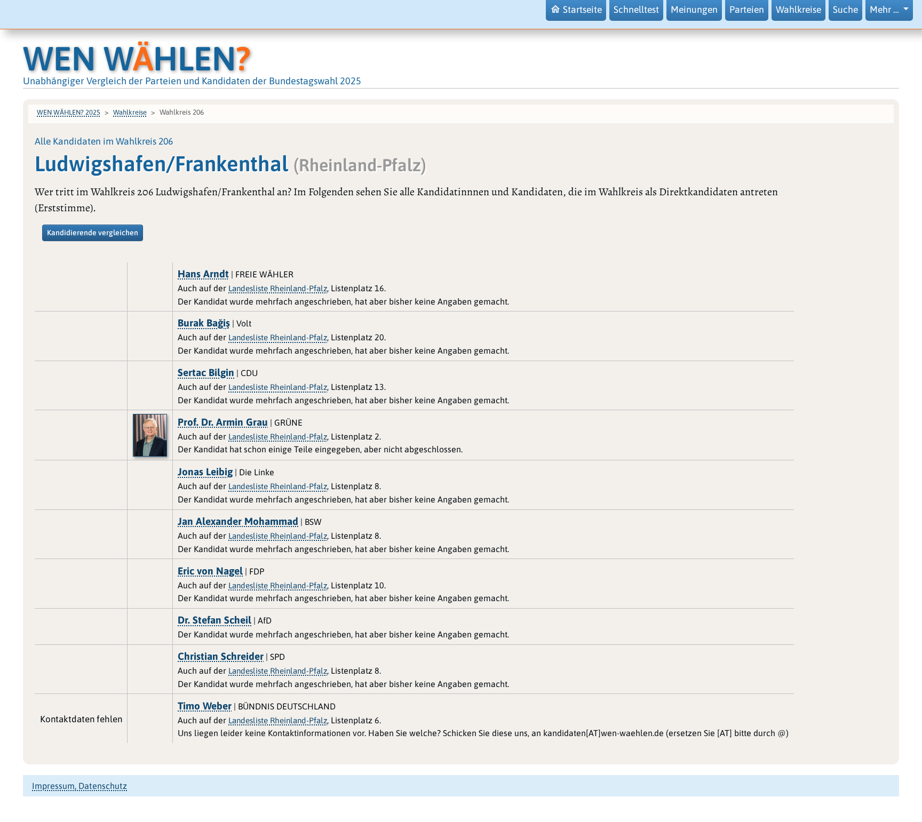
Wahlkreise (798, 9)
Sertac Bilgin (206, 372)
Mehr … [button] (885, 9)
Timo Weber (205, 706)
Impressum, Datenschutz (79, 786)
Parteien (746, 9)
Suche (845, 9)
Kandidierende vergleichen (92, 232)
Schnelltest (636, 9)
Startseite (582, 9)
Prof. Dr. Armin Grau (223, 422)
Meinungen (694, 9)
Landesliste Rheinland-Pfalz (277, 288)
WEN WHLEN (137, 58)
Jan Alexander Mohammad (238, 521)
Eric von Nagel (210, 571)
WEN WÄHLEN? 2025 (68, 112)
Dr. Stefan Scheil (214, 620)
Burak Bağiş (204, 323)
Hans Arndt (203, 274)
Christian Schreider (221, 656)
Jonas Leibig (205, 471)
